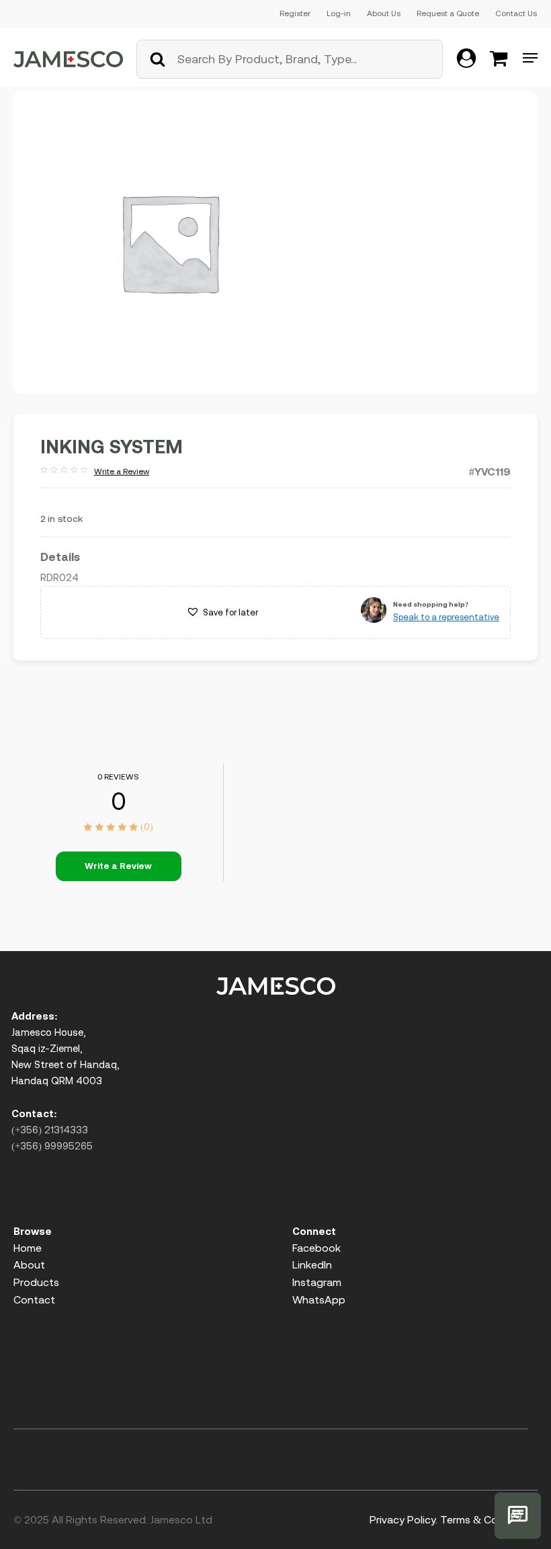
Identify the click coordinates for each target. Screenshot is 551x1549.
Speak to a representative (446, 617)
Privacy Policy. (403, 1519)
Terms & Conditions (489, 1519)
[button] (222, 613)
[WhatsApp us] (518, 1516)
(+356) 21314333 (49, 1129)
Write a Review (94, 472)
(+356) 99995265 (52, 1145)
